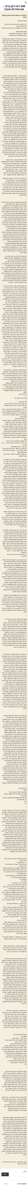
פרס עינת (20, 1183)
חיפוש (25, 1171)
